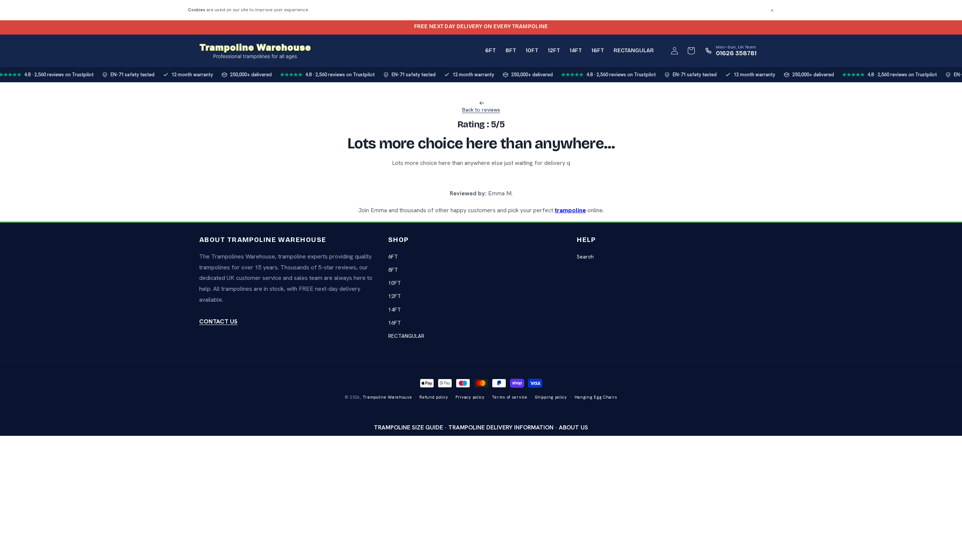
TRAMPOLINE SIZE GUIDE (408, 427)
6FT (393, 256)
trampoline (570, 210)
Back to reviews (481, 109)
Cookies (196, 10)
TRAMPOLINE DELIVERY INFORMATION (501, 427)
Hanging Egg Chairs (596, 397)
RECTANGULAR (406, 335)
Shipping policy (551, 397)
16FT (394, 322)
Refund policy (433, 397)
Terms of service (509, 397)
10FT (394, 283)
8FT (393, 269)
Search (585, 256)
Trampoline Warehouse (387, 397)
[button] (691, 50)
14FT (394, 309)
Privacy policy (470, 397)
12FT (394, 296)
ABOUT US (573, 427)
